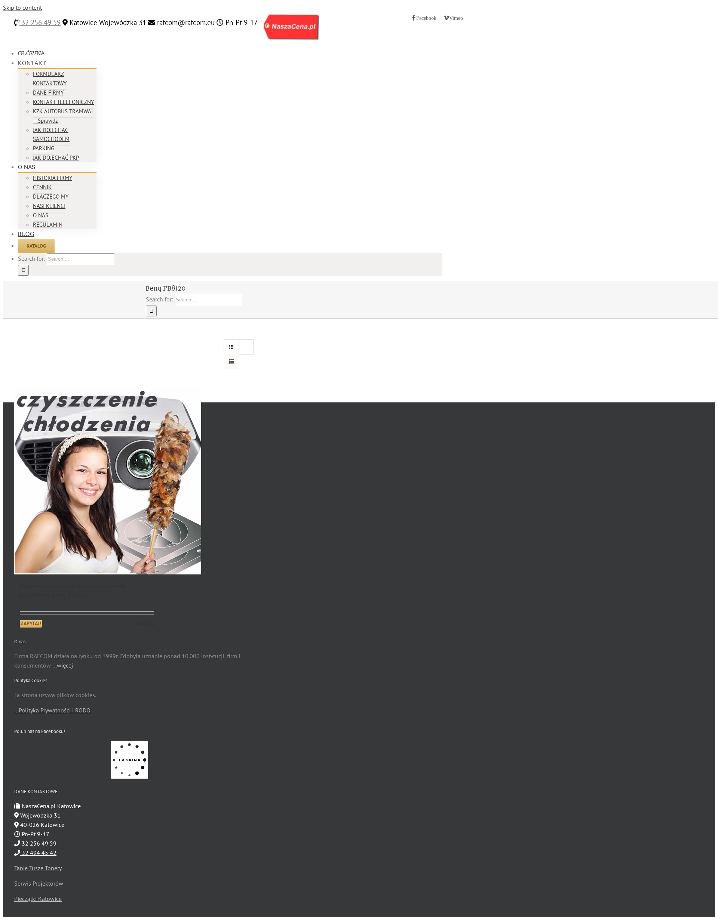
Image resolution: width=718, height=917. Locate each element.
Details (147, 623)
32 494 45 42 (38, 852)
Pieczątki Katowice (38, 898)
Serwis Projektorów (38, 883)
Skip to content (22, 7)
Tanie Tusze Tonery (38, 868)
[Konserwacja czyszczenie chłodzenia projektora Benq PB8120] (86, 480)
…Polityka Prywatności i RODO (52, 710)
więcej (65, 665)
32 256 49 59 (40, 22)
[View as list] (231, 361)
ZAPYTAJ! (31, 623)
